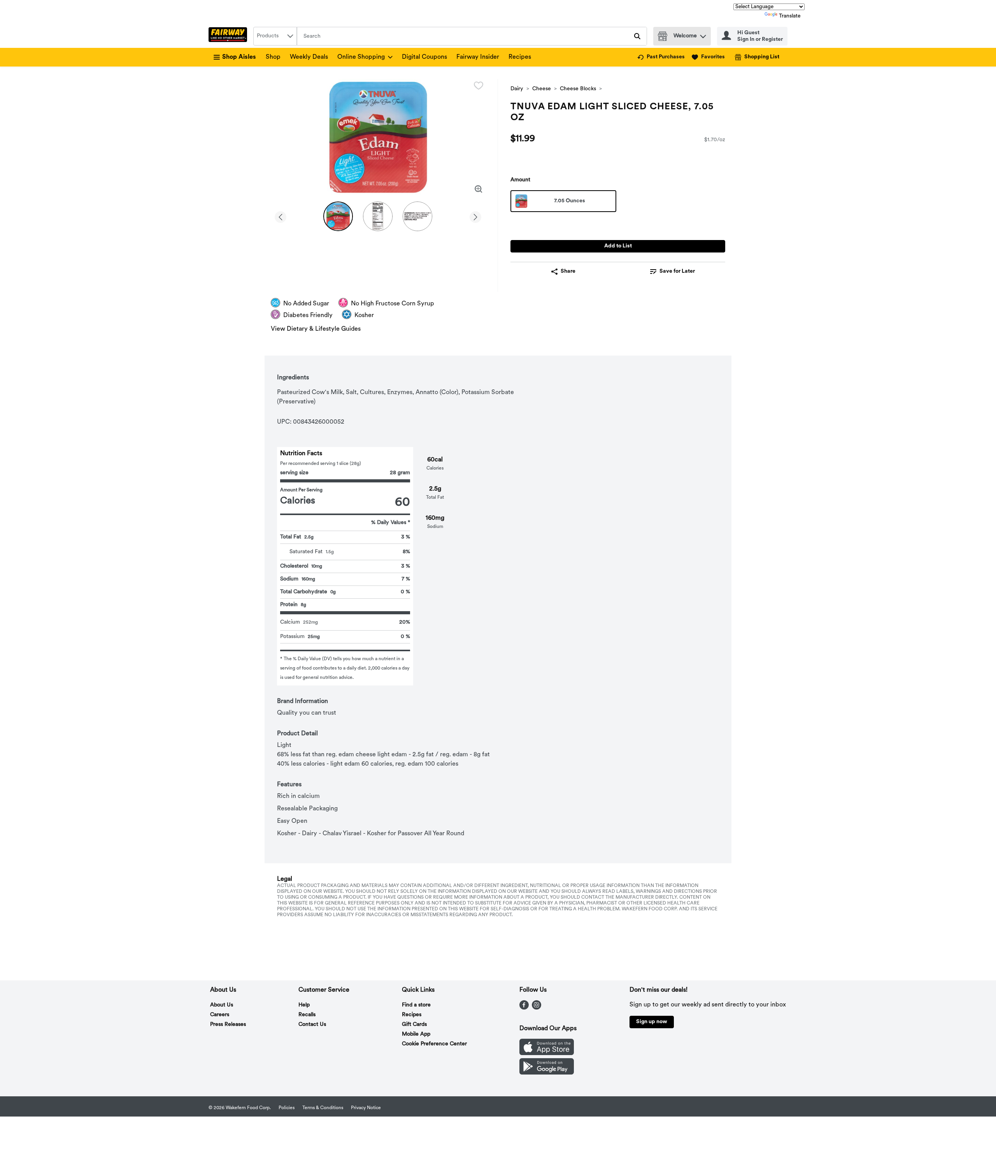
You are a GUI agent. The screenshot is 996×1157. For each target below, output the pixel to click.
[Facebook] (524, 1008)
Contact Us (312, 1024)
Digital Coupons (424, 57)
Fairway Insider (477, 57)
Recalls (307, 1015)
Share (568, 271)
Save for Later (677, 271)
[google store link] (546, 1073)
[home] (229, 36)
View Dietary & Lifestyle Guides (316, 329)
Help (304, 1005)
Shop (273, 57)
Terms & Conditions (322, 1108)
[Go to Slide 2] (377, 216)
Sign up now (651, 1022)
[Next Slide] (475, 216)
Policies (287, 1108)
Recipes (520, 57)
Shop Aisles (239, 57)
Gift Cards (414, 1024)
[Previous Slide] (280, 216)
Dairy (516, 89)
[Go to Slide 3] (417, 216)
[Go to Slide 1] (338, 216)
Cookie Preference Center (434, 1044)
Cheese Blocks (578, 89)
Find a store (416, 1005)
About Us (221, 1005)
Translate (790, 16)
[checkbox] (478, 85)
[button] (703, 34)
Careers (219, 1015)
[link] (661, 57)
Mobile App (416, 1034)
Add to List (618, 246)
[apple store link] (546, 1053)
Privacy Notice (366, 1108)
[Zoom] (478, 189)
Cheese (541, 89)
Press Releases (228, 1024)
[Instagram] (536, 1008)
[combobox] (275, 36)
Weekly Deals (309, 57)
